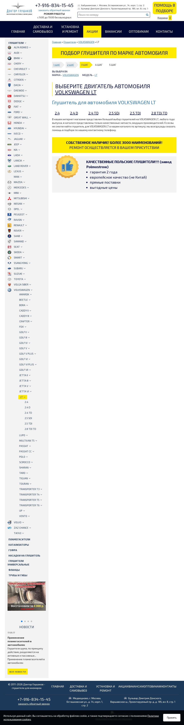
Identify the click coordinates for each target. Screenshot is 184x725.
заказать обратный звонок (54, 10)
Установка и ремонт (70, 29)
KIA (15, 149)
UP (20, 510)
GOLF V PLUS (26, 353)
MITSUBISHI (20, 198)
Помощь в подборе (164, 8)
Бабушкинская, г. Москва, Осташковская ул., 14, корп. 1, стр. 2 (112, 5)
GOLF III (23, 337)
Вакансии (113, 31)
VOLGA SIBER (21, 284)
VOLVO (17, 522)
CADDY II (24, 310)
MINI (16, 192)
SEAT (17, 246)
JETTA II (23, 375)
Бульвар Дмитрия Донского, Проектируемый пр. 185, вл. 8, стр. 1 (114, 8)
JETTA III (23, 380)
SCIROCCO (24, 462)
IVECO (17, 133)
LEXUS (17, 171)
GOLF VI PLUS (26, 364)
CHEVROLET (20, 68)
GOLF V (23, 348)
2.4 (26, 401)
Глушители (16, 42)
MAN (16, 176)
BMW (17, 58)
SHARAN (24, 467)
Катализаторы (18, 544)
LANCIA (18, 160)
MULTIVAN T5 (26, 440)
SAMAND (19, 241)
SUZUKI (18, 273)
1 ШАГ (56, 64)
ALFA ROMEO (21, 47)
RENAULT (19, 225)
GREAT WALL (21, 117)
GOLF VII (23, 369)
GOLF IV (23, 342)
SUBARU (18, 268)
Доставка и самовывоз (43, 29)
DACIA (17, 85)
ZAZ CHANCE (21, 527)
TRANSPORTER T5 (29, 499)
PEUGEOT (19, 214)
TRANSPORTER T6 (29, 505)
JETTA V (23, 385)
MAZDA (18, 182)
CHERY (17, 63)
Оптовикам (139, 31)
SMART (18, 257)
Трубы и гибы (17, 575)
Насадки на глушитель (24, 555)
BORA (22, 305)
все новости (17, 671)
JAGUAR (18, 138)
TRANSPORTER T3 (29, 489)
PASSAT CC (25, 451)
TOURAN (24, 483)
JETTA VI (24, 391)
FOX (21, 326)
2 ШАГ (70, 64)
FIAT (16, 106)
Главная (18, 31)
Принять (172, 717)
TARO (22, 472)
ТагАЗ (17, 533)
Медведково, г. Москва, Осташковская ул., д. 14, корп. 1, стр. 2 (84, 702)
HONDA (18, 122)
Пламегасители (19, 539)
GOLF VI (23, 359)
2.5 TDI (28, 423)
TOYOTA (18, 279)
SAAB (17, 235)
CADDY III (24, 315)
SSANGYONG (21, 262)
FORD (17, 112)
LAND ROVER (21, 165)
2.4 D (27, 407)
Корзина (164, 17)
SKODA (18, 252)
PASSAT (23, 445)
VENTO (23, 516)
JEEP (16, 144)
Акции (92, 31)
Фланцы (14, 569)
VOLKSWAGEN (22, 289)
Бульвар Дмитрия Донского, (142, 700)
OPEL (17, 209)
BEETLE (23, 299)
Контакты (164, 31)
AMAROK (24, 294)
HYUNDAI (19, 128)
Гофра (12, 550)
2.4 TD (28, 412)
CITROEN (19, 79)
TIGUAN (23, 478)
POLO (22, 456)
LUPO (22, 435)
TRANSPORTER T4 (29, 494)
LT (21, 397)
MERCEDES (20, 187)
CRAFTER (24, 321)
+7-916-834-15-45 (54, 5)
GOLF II (23, 332)
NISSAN (18, 203)
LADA (17, 155)
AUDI (16, 52)
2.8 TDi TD (30, 428)
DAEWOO (19, 90)
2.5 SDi (28, 418)
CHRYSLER (19, 74)
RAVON (18, 219)
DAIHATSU (19, 95)
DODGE (18, 101)
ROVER (17, 230)
